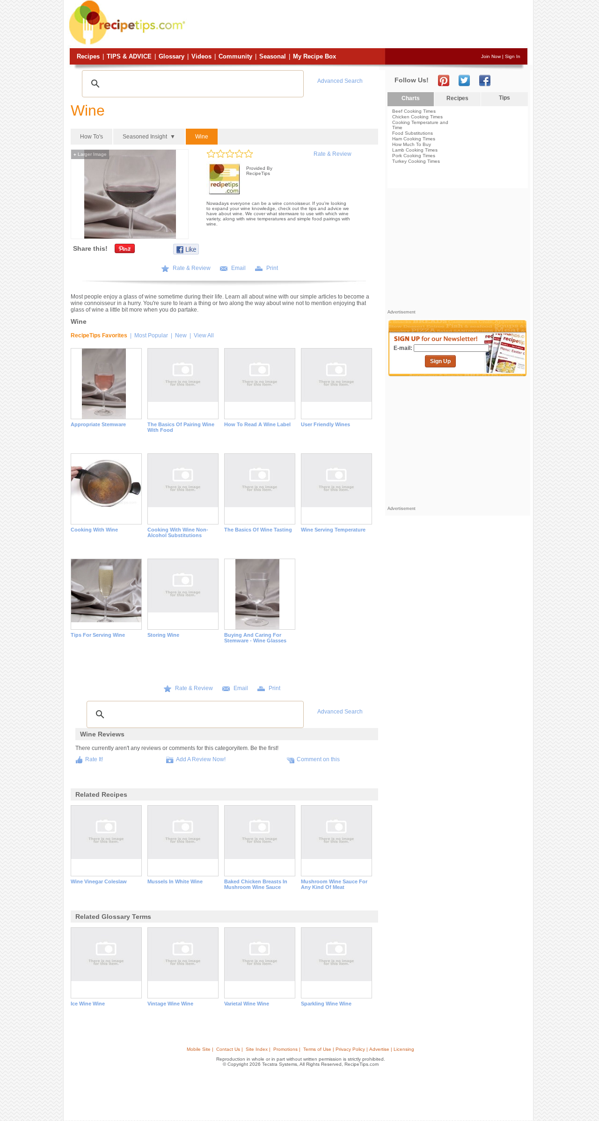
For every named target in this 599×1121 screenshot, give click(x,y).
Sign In (512, 56)
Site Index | (258, 1049)
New (181, 335)
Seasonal (272, 56)
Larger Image (90, 154)
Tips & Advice (129, 56)
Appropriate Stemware (98, 424)
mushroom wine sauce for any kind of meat (334, 884)
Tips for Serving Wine (98, 635)
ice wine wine (88, 1003)
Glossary (171, 56)
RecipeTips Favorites (99, 335)
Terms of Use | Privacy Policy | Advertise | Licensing (358, 1049)
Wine (201, 136)
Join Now (491, 56)
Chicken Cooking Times (417, 116)
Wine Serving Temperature (333, 529)
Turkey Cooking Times (416, 161)
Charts (411, 98)
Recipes (88, 56)
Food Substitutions (412, 133)
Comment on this (318, 759)
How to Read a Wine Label (257, 424)
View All (204, 335)
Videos (201, 56)
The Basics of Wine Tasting (258, 529)
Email (238, 268)
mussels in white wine (175, 881)
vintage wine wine (170, 1003)
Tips (504, 98)
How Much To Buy (411, 144)
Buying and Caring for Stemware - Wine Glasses (255, 637)
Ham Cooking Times (413, 138)
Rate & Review (332, 154)
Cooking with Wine (94, 529)
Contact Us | (229, 1049)
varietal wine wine (246, 1003)
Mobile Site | (200, 1049)
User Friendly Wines (325, 424)
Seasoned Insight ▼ (149, 136)
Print (272, 268)
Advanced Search (340, 81)
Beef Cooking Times (414, 111)
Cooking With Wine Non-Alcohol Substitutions (177, 532)
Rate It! (94, 759)
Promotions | (286, 1049)
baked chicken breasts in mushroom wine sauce (255, 884)
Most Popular (151, 335)
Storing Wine (163, 635)
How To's (91, 136)
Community (235, 56)
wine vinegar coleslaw (99, 881)
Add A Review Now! (201, 759)
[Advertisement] (357, 25)
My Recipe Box (314, 56)
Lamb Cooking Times (415, 150)
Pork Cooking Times (413, 155)
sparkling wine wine (326, 1003)
